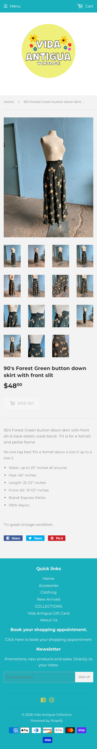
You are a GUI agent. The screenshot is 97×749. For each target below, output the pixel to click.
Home (9, 102)
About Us (48, 620)
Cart (88, 6)
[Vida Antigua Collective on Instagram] (51, 700)
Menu (15, 6)
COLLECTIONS (48, 606)
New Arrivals (48, 599)
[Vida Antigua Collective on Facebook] (43, 700)
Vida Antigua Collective (53, 715)
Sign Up (84, 677)
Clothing (48, 592)
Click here (14, 639)
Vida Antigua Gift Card (48, 613)
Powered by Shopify (47, 721)
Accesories (48, 585)
